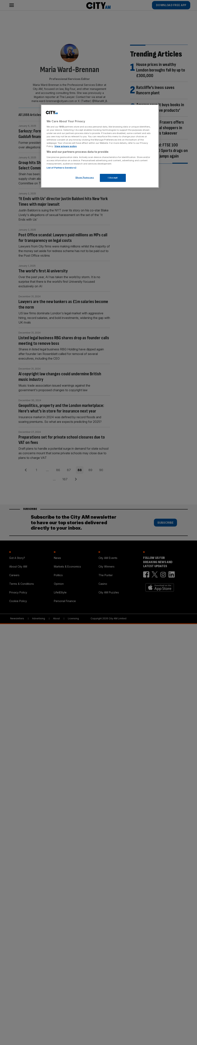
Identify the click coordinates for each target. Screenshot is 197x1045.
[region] (100, 146)
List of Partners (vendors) (61, 167)
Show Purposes (84, 177)
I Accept (113, 177)
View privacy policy (65, 146)
